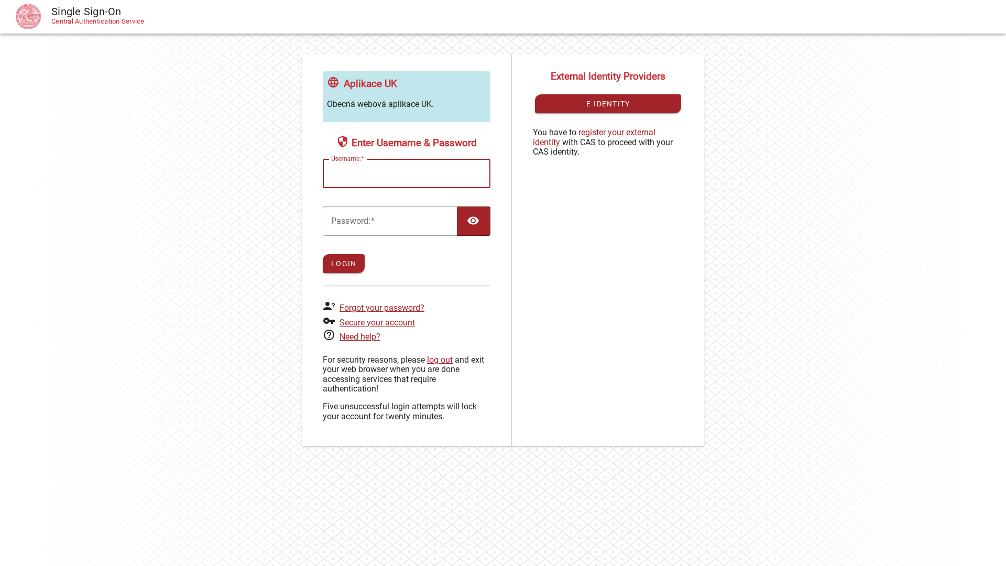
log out (440, 360)
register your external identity (594, 137)
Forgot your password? (382, 308)
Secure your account (377, 323)
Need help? (360, 337)
